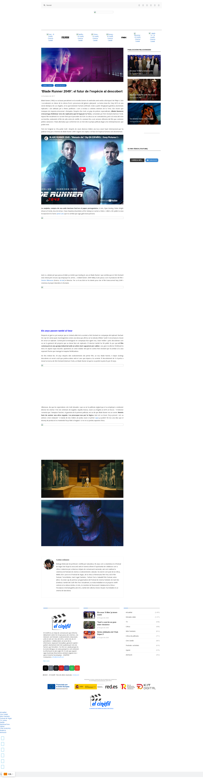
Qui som (46, 661)
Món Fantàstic (60, 85)
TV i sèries (3, 720)
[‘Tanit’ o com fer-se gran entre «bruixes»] (89, 625)
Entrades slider (143, 617)
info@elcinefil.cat (58, 657)
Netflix (2, 722)
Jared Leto (60, 214)
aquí (96, 418)
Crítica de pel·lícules (143, 636)
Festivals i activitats (143, 645)
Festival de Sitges (6, 718)
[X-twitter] (45, 668)
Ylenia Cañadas (62, 560)
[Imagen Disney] (110, 37)
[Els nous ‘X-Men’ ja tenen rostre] (144, 66)
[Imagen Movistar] (137, 37)
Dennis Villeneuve (47, 280)
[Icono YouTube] (151, 5)
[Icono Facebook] (155, 5)
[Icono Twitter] (139, 5)
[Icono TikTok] (143, 5)
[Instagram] (56, 668)
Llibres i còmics (47, 85)
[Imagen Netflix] (80, 37)
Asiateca (3, 730)
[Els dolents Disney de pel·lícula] (144, 114)
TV (143, 622)
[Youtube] (61, 668)
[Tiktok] (50, 668)
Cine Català (143, 641)
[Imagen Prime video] (95, 37)
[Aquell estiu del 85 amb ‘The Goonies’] (144, 90)
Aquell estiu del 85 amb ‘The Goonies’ (144, 95)
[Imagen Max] (123, 37)
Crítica (143, 627)
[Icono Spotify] (159, 5)
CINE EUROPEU (5, 728)
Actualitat (143, 612)
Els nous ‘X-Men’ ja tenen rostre (141, 71)
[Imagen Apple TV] (152, 37)
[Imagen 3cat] (50, 37)
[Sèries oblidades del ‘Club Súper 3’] (89, 635)
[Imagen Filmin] (65, 37)
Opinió (143, 650)
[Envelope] (77, 668)
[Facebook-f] (66, 668)
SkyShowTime (5, 724)
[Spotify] (72, 668)
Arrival (62, 280)
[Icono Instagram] (147, 5)
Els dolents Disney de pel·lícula (141, 119)
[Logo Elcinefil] (103, 19)
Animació (143, 655)
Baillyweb (76, 675)
